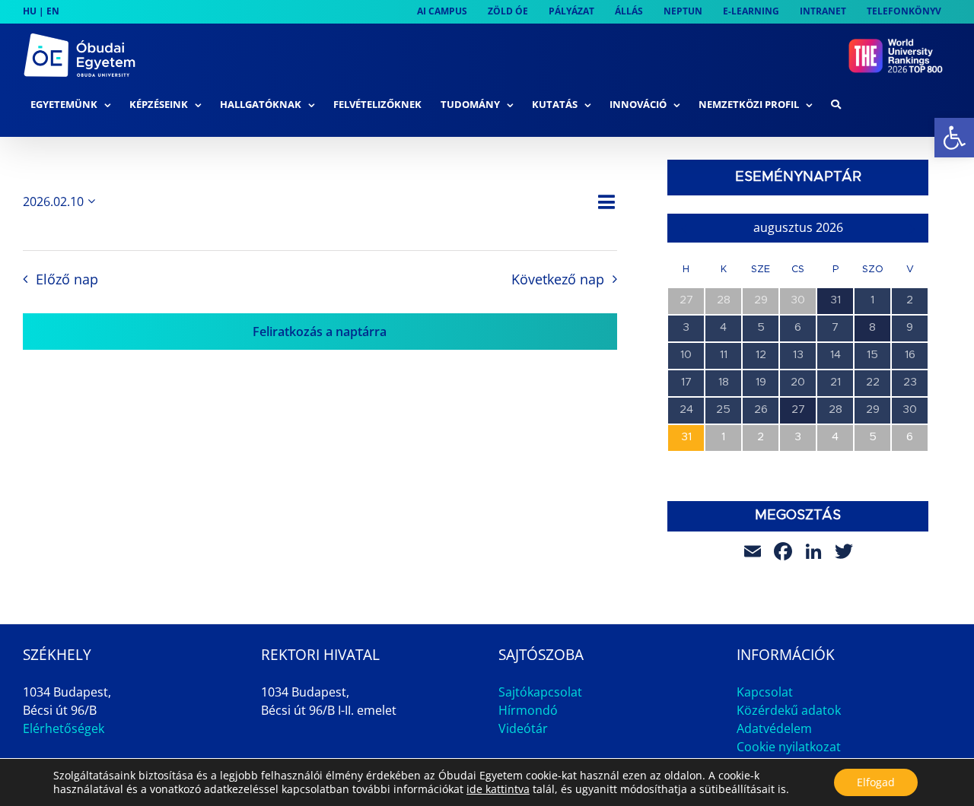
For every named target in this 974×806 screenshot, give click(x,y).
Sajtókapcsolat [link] (540, 692)
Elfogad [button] (876, 782)
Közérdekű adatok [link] (789, 710)
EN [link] (52, 11)
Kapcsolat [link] (765, 692)
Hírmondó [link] (528, 710)
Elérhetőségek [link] (63, 728)
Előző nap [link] (66, 279)
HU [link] (30, 11)
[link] (954, 137)
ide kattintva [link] (498, 789)
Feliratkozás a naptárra (320, 331)
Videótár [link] (523, 728)
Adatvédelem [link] (774, 728)
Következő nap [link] (557, 279)
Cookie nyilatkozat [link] (789, 746)
